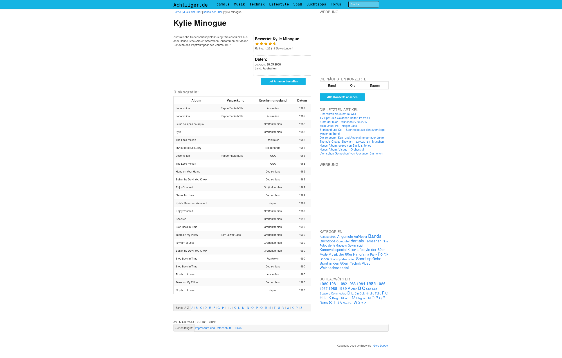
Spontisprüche (368, 258)
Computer (343, 241)
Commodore (338, 293)
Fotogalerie (327, 245)
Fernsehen (373, 240)
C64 (368, 289)
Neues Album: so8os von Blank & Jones (345, 145)
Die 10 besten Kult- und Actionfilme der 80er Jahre (352, 137)
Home (177, 12)
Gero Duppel (208, 322)
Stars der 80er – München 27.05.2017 (343, 122)
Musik (239, 4)
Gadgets (341, 245)
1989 (342, 288)
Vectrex (348, 303)
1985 (371, 283)
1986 (381, 283)
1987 (324, 288)
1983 (352, 283)
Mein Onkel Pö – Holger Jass (338, 126)
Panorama (361, 254)
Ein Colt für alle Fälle (368, 293)
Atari (354, 289)
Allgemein (345, 236)
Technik (257, 4)
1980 (324, 283)
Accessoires (328, 236)
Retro (324, 302)
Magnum (361, 298)
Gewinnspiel (355, 245)
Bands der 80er (212, 12)
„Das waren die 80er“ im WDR (338, 114)
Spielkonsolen (346, 259)
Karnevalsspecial (333, 249)
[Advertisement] (352, 41)
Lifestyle (279, 4)
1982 (343, 283)
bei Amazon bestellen (283, 81)
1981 (333, 283)
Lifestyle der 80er (371, 249)
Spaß (297, 4)
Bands (375, 236)
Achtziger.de (190, 5)
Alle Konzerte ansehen (342, 97)
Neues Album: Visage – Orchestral (342, 149)
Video (366, 263)
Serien (324, 258)
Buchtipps (316, 4)
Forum (336, 4)
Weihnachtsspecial (334, 267)
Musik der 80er (191, 12)
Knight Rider (340, 298)
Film (385, 241)
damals (223, 4)
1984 (361, 283)
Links (238, 328)
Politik (383, 254)
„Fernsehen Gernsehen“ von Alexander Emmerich (351, 153)
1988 (332, 288)
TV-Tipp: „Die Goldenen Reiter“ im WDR (345, 118)
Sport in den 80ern (334, 263)
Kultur (352, 249)
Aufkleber (360, 236)
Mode (324, 254)
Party (373, 254)
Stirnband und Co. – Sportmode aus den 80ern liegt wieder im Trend (352, 131)
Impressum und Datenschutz (213, 328)
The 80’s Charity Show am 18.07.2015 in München (352, 141)
